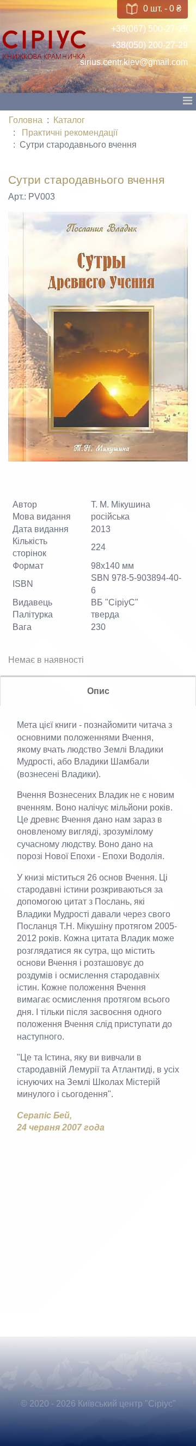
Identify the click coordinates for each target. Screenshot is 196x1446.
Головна (25, 120)
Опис (98, 691)
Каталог (69, 120)
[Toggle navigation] (187, 103)
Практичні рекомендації (70, 132)
